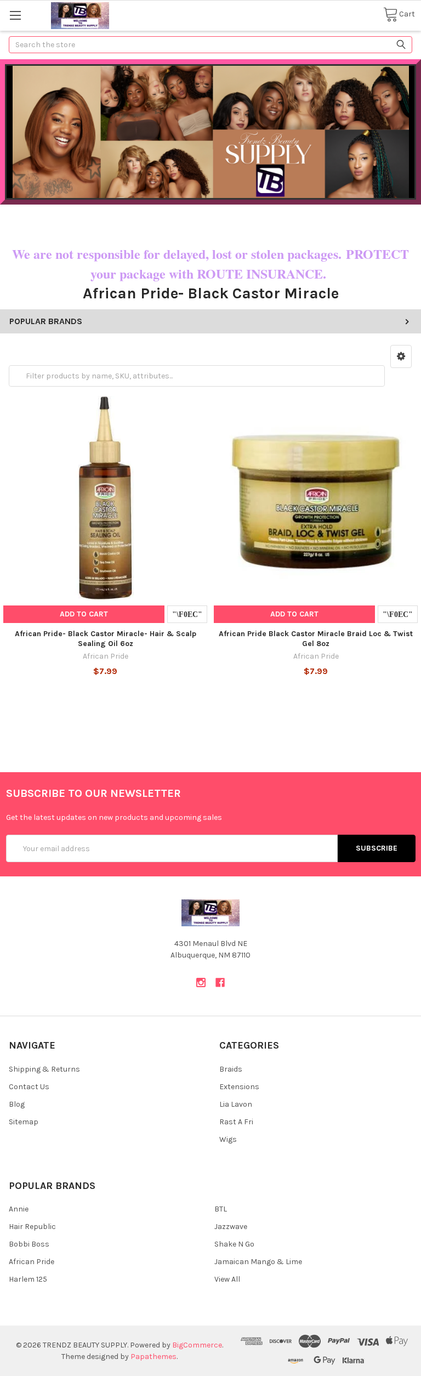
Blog (17, 1104)
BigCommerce (197, 1345)
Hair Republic (32, 1226)
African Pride (31, 1261)
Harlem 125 (28, 1279)
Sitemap (23, 1121)
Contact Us (29, 1086)
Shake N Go (234, 1244)
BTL (220, 1209)
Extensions (239, 1086)
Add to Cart (84, 614)
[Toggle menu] (15, 15)
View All (227, 1279)
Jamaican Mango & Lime (258, 1261)
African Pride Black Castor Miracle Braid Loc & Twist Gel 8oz (316, 638)
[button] (401, 356)
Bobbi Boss (29, 1244)
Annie (19, 1209)
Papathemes (153, 1356)
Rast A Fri (236, 1121)
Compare (187, 614)
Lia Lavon (235, 1104)
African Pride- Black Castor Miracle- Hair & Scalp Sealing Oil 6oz (105, 638)
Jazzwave (230, 1226)
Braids (230, 1069)
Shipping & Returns (44, 1069)
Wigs (228, 1139)
